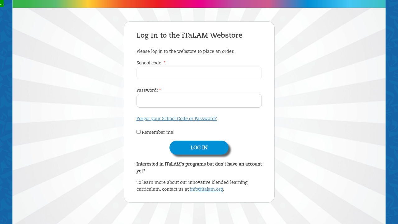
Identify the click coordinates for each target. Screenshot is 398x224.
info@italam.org (206, 189)
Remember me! (157, 132)
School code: (151, 63)
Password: (149, 90)
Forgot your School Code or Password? (177, 119)
